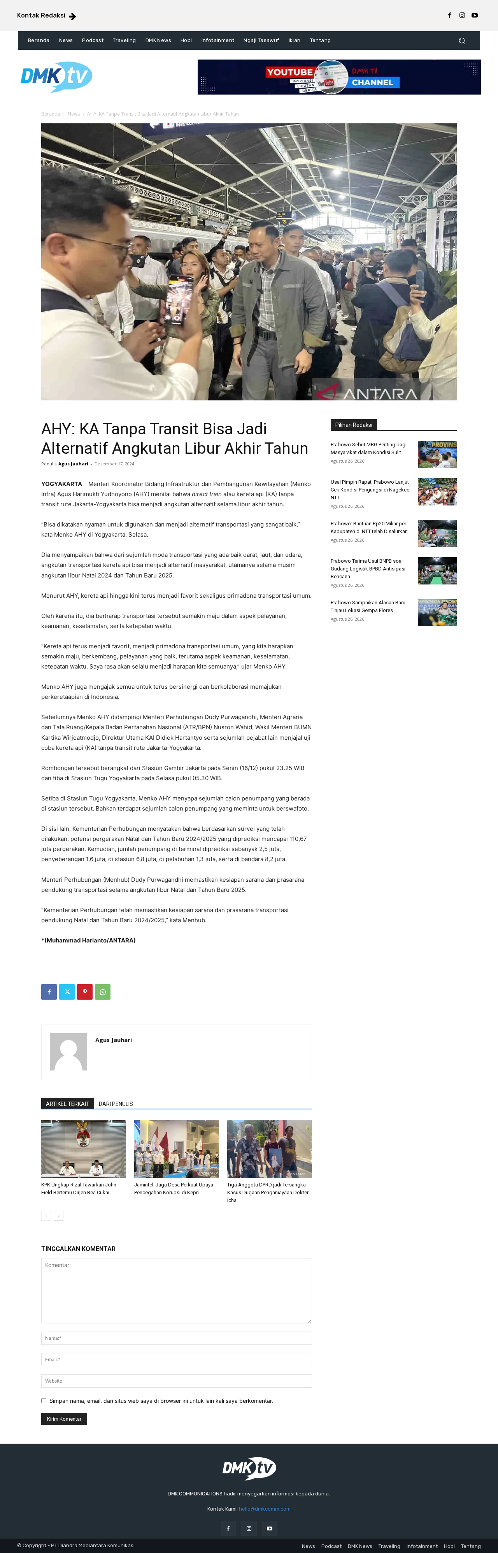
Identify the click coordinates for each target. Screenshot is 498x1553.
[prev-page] (46, 1216)
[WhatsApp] (102, 992)
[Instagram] (462, 15)
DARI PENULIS (116, 1104)
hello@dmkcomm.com (265, 1509)
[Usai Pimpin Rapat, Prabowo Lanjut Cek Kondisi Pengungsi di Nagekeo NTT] (437, 491)
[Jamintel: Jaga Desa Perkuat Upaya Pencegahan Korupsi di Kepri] (176, 1149)
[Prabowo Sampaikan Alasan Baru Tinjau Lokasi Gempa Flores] (437, 612)
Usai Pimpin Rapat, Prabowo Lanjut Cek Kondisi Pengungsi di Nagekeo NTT (370, 489)
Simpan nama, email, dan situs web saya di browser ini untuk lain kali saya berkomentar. (161, 1400)
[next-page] (58, 1216)
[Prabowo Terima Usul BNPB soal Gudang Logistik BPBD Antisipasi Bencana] (437, 570)
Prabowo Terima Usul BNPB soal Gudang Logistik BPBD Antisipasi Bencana (368, 568)
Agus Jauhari (73, 464)
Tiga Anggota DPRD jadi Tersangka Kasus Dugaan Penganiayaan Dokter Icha (268, 1192)
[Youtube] (474, 15)
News (74, 114)
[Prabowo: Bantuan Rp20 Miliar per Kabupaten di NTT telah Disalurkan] (437, 533)
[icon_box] (47, 16)
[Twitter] (67, 992)
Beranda (50, 114)
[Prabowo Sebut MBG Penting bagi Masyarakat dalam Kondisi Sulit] (437, 454)
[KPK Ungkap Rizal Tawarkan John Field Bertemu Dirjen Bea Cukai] (83, 1149)
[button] (461, 41)
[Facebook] (450, 15)
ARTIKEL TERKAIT (67, 1104)
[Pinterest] (85, 992)
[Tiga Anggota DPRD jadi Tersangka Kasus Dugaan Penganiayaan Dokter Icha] (269, 1149)
